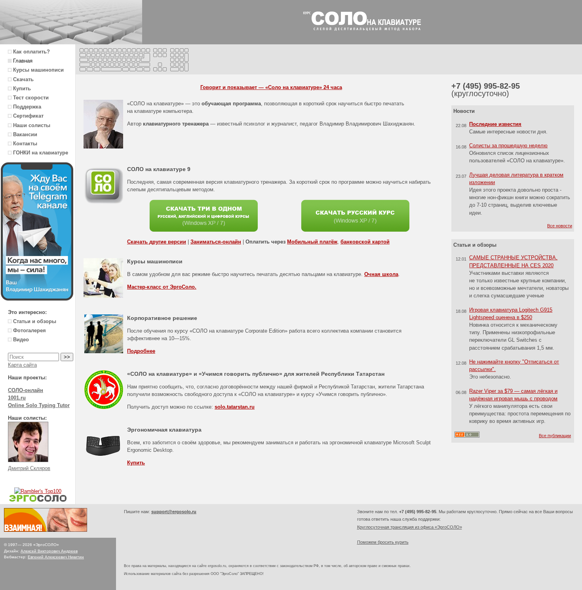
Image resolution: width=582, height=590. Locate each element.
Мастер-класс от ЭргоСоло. (161, 287)
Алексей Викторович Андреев (49, 551)
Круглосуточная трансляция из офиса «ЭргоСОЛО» (409, 527)
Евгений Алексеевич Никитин (56, 557)
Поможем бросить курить (383, 542)
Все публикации (555, 435)
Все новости (559, 225)
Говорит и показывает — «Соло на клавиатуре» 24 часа (271, 87)
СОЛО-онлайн (25, 390)
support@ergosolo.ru (173, 511)
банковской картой (365, 242)
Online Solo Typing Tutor (39, 405)
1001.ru (17, 398)
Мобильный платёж (312, 242)
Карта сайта (22, 365)
